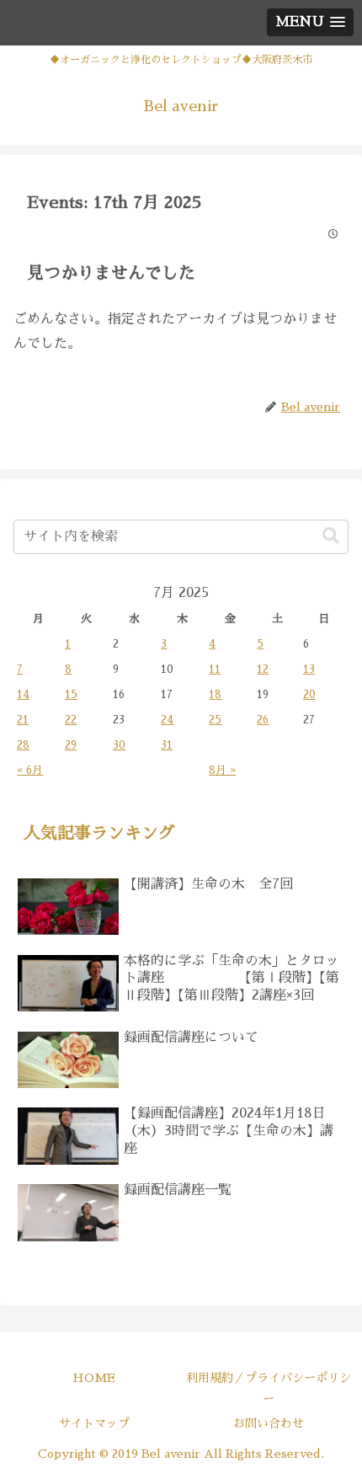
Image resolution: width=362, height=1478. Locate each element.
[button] (331, 536)
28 (23, 744)
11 (215, 669)
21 (23, 719)
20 (309, 694)
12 (263, 669)
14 (23, 694)
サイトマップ (94, 1423)
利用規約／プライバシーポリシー (268, 1388)
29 (71, 744)
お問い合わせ (268, 1423)
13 (309, 669)
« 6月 (30, 770)
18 (215, 694)
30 (119, 744)
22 (71, 719)
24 (167, 719)
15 (71, 694)
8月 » (222, 770)
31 (167, 744)
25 (215, 719)
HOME (93, 1378)
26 (263, 719)
